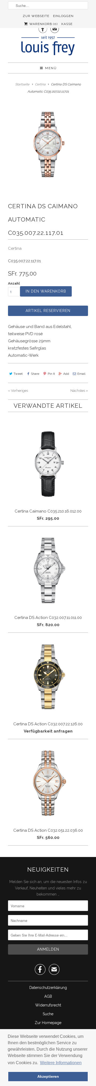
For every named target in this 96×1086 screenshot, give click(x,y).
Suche (48, 1014)
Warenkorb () (43, 24)
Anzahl (14, 283)
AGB (48, 996)
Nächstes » (79, 391)
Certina (15, 248)
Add (66, 374)
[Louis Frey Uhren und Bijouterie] (48, 47)
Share (35, 374)
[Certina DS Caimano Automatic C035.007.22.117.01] (48, 144)
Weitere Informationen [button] (61, 1062)
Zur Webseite (36, 16)
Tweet (18, 374)
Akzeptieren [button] (48, 1076)
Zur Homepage (48, 1023)
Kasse (67, 24)
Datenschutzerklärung (48, 987)
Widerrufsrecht (48, 1005)
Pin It (51, 374)
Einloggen (63, 16)
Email (81, 374)
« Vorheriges (18, 391)
